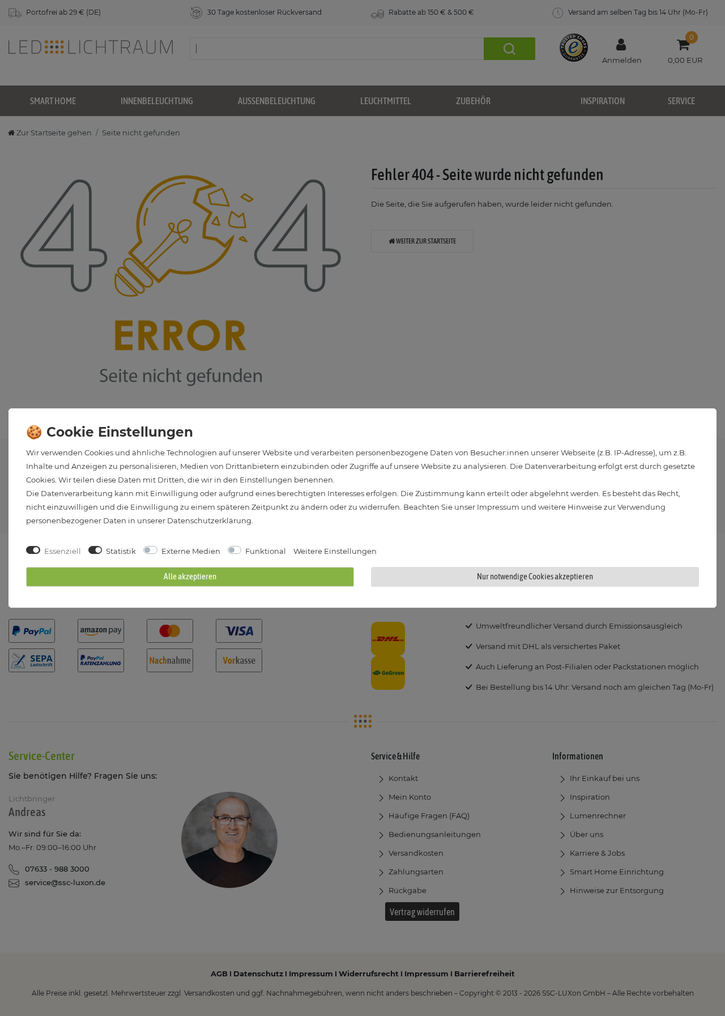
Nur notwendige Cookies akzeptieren (535, 576)
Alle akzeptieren (190, 576)
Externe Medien (190, 551)
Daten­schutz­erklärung (209, 520)
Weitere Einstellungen (335, 551)
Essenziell (62, 551)
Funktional (265, 551)
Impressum (498, 506)
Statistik (121, 551)
